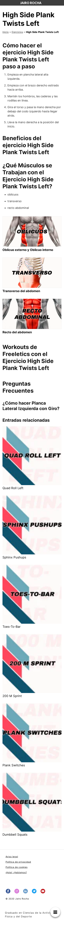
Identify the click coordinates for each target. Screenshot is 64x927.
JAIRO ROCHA (30, 2)
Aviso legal (12, 856)
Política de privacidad (18, 861)
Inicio (5, 32)
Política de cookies (16, 867)
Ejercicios (17, 32)
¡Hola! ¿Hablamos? (16, 872)
